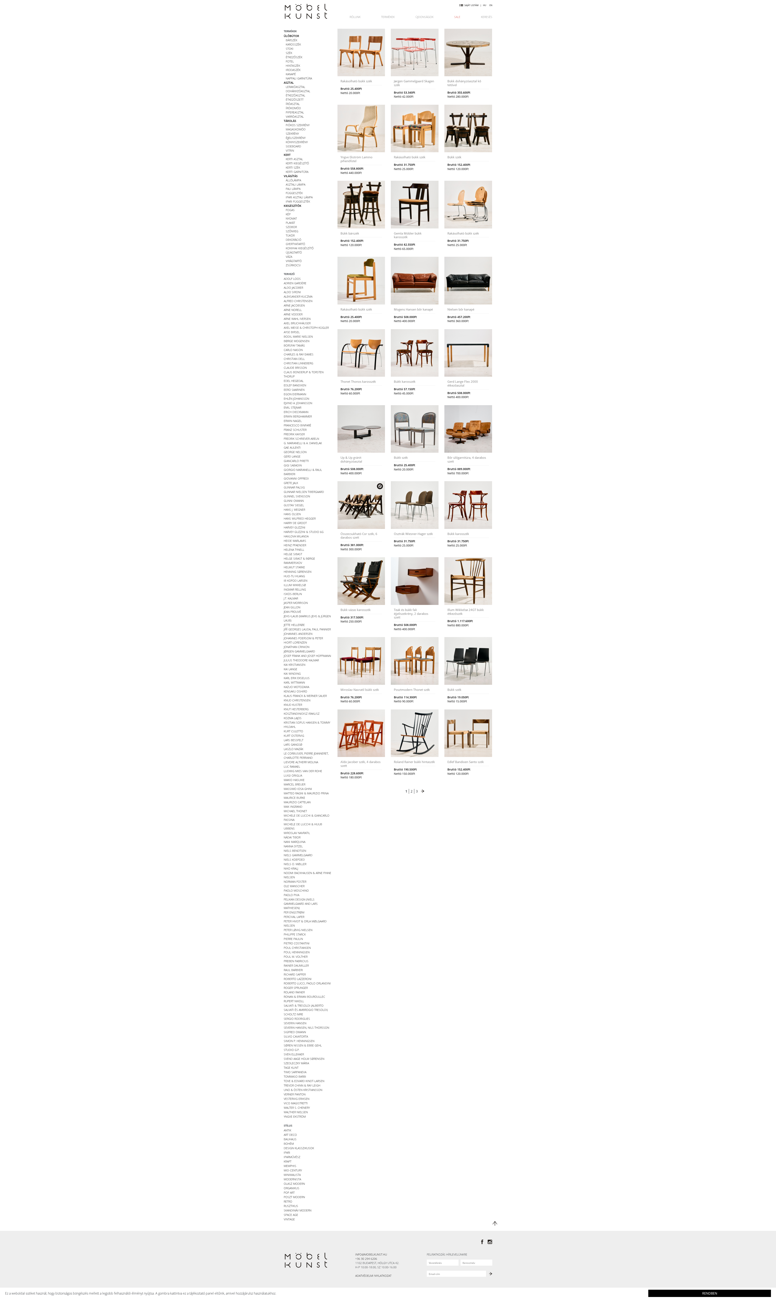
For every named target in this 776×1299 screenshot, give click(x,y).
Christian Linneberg (298, 363)
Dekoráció (293, 240)
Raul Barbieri (293, 970)
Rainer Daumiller (296, 965)
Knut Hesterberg (296, 709)
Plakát (290, 223)
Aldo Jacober (293, 288)
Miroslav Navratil (297, 833)
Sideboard (293, 146)
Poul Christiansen (297, 948)
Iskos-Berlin (293, 594)
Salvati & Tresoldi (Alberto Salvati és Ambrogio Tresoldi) (306, 1008)
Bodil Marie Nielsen (298, 336)
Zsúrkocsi (293, 265)
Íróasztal (293, 104)
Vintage (289, 1219)
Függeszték (294, 193)
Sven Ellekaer (294, 1054)
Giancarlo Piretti (296, 461)
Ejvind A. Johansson (298, 403)
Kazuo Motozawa (296, 687)
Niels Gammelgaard (298, 855)
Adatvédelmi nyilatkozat (373, 1276)
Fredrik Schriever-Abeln (301, 439)
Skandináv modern (297, 1210)
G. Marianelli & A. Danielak (303, 443)
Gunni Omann (294, 501)
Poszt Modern (294, 1197)
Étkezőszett (295, 99)
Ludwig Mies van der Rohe (303, 771)
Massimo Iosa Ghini (298, 789)
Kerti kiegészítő (297, 163)
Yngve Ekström (295, 1116)
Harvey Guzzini (294, 527)
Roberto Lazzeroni (298, 979)
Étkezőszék (294, 57)
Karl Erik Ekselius (297, 678)
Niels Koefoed (294, 859)
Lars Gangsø (293, 744)
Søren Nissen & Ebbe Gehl (303, 1045)
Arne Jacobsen (294, 305)
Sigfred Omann (295, 1032)
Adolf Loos (292, 279)
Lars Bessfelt (293, 740)
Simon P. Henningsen (299, 1041)
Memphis (290, 1166)
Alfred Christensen (298, 301)
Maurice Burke (294, 798)
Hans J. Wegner (294, 510)
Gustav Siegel (294, 505)
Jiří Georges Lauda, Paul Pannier (307, 629)
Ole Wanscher (294, 886)
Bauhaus (290, 1139)
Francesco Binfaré (297, 425)
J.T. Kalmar (291, 598)
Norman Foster (295, 882)
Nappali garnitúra (299, 78)
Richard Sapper (295, 974)
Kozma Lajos (293, 718)
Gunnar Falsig (294, 487)
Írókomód (293, 108)
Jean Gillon (292, 607)
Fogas (290, 210)
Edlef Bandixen (295, 385)
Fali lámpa (293, 189)
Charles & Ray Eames (298, 354)
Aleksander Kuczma (298, 296)
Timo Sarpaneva (295, 1072)
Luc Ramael (292, 766)
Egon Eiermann (295, 394)
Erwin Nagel (293, 421)
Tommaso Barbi (295, 1076)
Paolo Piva (291, 895)
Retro (288, 1201)
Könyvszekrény (297, 142)
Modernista (292, 1179)
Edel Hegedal (294, 381)
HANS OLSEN (292, 514)
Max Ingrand (293, 807)
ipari (287, 1152)
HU (484, 5)
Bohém (289, 1144)
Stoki (289, 49)
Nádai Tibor (292, 837)
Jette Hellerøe (294, 625)
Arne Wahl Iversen (297, 319)
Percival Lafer (294, 917)
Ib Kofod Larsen (295, 580)
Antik (287, 1130)
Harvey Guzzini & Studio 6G (304, 532)
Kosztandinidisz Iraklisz (301, 714)
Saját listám (471, 5)
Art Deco (290, 1135)
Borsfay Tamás (294, 345)
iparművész (292, 1157)
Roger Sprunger (296, 988)
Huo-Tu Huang (294, 576)
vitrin (290, 150)
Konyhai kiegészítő (300, 248)
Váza (289, 257)
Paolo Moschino (296, 890)
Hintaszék (293, 66)
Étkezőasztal (295, 95)
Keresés (486, 17)
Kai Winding (292, 673)
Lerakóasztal (295, 87)
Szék (289, 53)
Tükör (290, 235)
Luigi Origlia (293, 775)
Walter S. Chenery (297, 1108)
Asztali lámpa (295, 184)
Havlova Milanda (296, 536)
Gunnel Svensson (297, 496)
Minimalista (292, 1175)
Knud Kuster (293, 705)
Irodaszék (293, 70)
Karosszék (293, 44)
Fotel (290, 61)
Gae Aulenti (292, 447)
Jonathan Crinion (296, 647)
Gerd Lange (292, 456)
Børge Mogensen (296, 341)
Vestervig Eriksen (296, 1099)
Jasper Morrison (296, 603)
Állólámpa (293, 180)
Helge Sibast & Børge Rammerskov (299, 561)
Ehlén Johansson (296, 399)
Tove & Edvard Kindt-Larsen (304, 1081)
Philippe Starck (295, 934)
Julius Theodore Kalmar (301, 660)
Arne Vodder (293, 314)
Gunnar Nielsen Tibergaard (304, 492)
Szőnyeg (292, 231)
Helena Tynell (294, 550)
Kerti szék (293, 167)
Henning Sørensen (297, 572)
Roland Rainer (294, 992)
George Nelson (295, 452)
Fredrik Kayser (294, 434)
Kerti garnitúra (297, 172)
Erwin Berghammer (298, 416)
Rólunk (355, 17)
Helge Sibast (293, 554)
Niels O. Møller (295, 864)
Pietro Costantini (297, 943)
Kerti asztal (294, 159)
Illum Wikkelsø (295, 585)
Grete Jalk (291, 483)
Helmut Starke (294, 567)
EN (490, 5)
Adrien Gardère (295, 283)
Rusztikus (291, 1206)
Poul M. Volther (296, 957)
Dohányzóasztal (298, 91)
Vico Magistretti (296, 1103)
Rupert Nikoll (294, 1001)
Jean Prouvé (292, 612)
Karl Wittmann (294, 682)
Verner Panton (295, 1094)
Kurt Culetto (293, 731)
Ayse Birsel (292, 332)
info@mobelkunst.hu (371, 1254)
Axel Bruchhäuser (297, 323)
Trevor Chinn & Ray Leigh (302, 1085)
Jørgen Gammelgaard (299, 651)
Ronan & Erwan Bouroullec (304, 997)
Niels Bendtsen (295, 851)
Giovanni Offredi (296, 478)
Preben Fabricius (296, 961)
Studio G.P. (291, 1050)
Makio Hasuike (294, 780)
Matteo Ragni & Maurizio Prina (306, 793)
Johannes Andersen (298, 634)
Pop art (289, 1192)
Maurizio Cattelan (297, 802)
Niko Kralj (291, 868)
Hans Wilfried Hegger (300, 518)
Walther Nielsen (296, 1112)
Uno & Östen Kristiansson (303, 1090)
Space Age (291, 1215)
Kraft (287, 1161)
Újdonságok (424, 17)
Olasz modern (294, 1184)
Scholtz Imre (293, 1014)
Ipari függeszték (298, 201)
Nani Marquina (294, 842)
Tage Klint (291, 1068)
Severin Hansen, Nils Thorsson (306, 1027)
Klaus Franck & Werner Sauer (305, 696)
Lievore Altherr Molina (301, 762)
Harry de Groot (295, 523)
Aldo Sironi (292, 292)
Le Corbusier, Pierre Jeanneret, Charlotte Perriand (306, 755)
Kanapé (291, 74)
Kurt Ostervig (294, 736)
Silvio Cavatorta (296, 1036)
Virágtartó (294, 261)
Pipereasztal (295, 112)
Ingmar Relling (295, 589)
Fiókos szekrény (298, 125)
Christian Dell (294, 359)
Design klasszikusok (299, 1148)
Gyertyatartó (295, 244)
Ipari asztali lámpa (299, 197)
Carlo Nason (293, 350)
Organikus (291, 1188)
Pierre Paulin (293, 939)
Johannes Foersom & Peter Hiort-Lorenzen (303, 640)
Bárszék (291, 40)
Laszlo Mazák (293, 749)
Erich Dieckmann (296, 412)
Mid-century (293, 1170)
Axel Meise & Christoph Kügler (306, 328)
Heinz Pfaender (295, 545)
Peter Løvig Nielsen (298, 930)
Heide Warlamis (295, 541)
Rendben (709, 1293)
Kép (288, 214)
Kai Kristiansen (294, 665)
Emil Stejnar (292, 407)
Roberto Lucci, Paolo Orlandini (307, 983)
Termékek (388, 17)
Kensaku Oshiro (295, 691)
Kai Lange (290, 669)
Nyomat (291, 218)
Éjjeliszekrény (296, 138)
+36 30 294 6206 (366, 1259)
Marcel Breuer (294, 784)
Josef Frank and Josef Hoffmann (307, 656)
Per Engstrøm (294, 912)
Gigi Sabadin (293, 465)
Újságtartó (294, 252)
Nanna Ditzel (293, 846)
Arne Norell (293, 310)
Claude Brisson (295, 368)
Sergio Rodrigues (297, 1019)
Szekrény (292, 133)
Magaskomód (296, 129)
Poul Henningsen (297, 952)
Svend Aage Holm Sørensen (304, 1059)
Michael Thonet (295, 811)
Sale (457, 17)
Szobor (291, 227)
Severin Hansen (295, 1023)
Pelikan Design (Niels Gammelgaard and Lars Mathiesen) (301, 903)
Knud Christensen (297, 700)
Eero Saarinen (294, 390)
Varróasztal (295, 116)
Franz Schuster (295, 430)
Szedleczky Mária (296, 1063)
